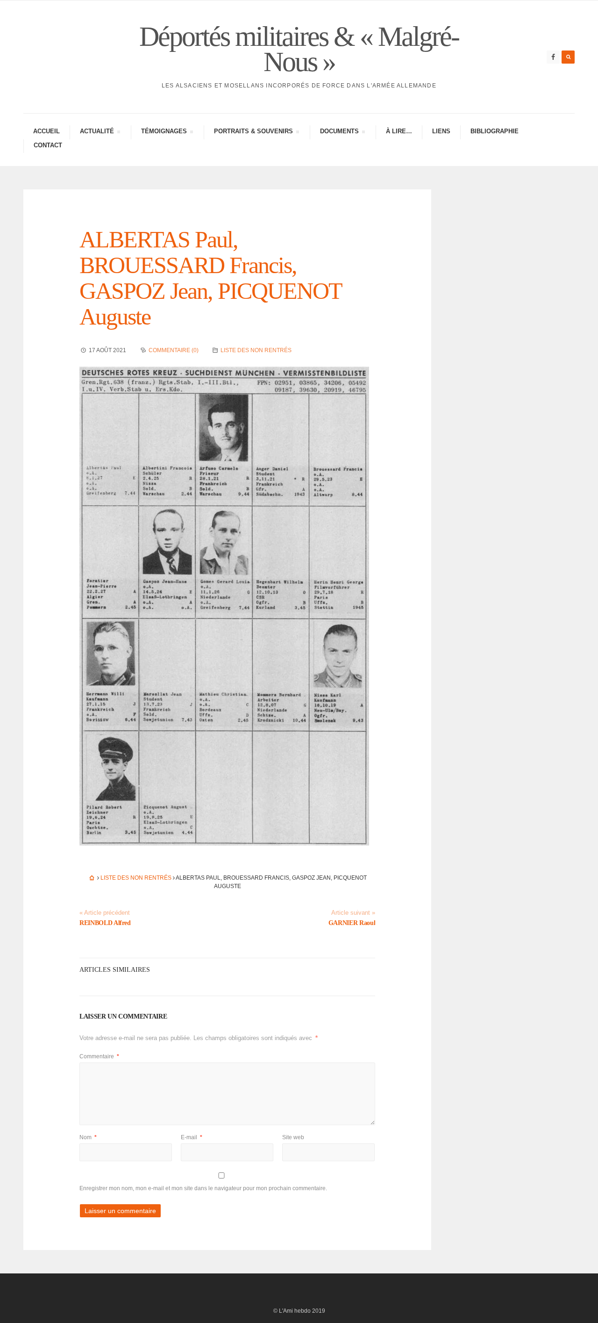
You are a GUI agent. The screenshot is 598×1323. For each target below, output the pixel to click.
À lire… (399, 131)
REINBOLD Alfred (105, 922)
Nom (88, 1137)
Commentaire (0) (174, 350)
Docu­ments (339, 132)
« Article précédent (104, 913)
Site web (293, 1137)
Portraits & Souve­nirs (253, 132)
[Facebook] (553, 57)
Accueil (46, 131)
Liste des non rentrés (256, 350)
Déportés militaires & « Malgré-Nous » (299, 49)
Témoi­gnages (164, 132)
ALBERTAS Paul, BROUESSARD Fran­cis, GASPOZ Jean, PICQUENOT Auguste (210, 278)
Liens (441, 131)
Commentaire (99, 1056)
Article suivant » (353, 913)
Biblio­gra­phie (494, 131)
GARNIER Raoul (351, 922)
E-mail (191, 1137)
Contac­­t (48, 145)
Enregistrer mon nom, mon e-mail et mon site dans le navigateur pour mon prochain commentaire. (203, 1188)
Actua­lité (96, 132)
